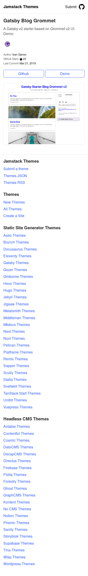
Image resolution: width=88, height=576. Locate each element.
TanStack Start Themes (22, 393)
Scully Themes (15, 372)
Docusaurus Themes (20, 249)
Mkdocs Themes (16, 324)
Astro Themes (14, 235)
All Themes (12, 208)
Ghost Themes (15, 488)
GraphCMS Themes (19, 495)
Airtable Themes (16, 426)
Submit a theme (15, 168)
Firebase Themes (17, 467)
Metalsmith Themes (19, 310)
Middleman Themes (19, 317)
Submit (70, 6)
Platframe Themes (18, 352)
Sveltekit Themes (17, 386)
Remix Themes (15, 358)
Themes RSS (14, 182)
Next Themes (14, 331)
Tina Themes (14, 550)
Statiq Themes (15, 379)
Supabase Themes (18, 543)
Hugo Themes (14, 290)
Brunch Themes (16, 242)
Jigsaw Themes (16, 304)
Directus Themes (17, 460)
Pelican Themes (16, 345)
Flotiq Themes (14, 474)
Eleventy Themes (17, 255)
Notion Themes (15, 515)
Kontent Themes (16, 502)
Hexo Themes (14, 283)
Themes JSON (15, 175)
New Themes (14, 202)
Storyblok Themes (17, 536)
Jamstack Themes (20, 6)
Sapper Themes (16, 365)
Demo (65, 73)
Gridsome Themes (18, 276)
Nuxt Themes (14, 338)
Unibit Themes (15, 400)
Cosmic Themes (16, 440)
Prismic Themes (16, 522)
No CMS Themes (17, 508)
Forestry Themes (16, 481)
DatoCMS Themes (18, 447)
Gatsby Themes (16, 262)
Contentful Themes (18, 433)
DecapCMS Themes (19, 454)
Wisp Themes (14, 557)
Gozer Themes (15, 269)
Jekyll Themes (15, 297)
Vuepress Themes (17, 407)
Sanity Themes (15, 529)
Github (23, 73)
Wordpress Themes (19, 563)
